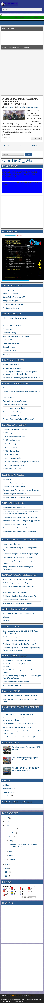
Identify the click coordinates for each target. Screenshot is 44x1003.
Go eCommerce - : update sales (14, 637)
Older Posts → (37, 146)
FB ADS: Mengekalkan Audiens (13, 465)
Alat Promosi (7, 354)
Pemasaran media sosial (11, 388)
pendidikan (7, 796)
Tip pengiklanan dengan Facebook (15, 401)
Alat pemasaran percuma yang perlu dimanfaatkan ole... (22, 378)
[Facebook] (12, 161)
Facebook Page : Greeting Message (15, 429)
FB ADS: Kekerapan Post (11, 451)
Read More (36, 138)
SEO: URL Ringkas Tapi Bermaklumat (15, 599)
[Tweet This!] (10, 138)
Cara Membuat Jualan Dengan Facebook (16, 405)
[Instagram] (19, 161)
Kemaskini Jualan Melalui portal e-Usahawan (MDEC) (20, 737)
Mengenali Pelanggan (10, 301)
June (10, 841)
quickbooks (6, 617)
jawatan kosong (8, 789)
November (12, 829)
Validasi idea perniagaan (11, 293)
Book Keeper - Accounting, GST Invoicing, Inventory (20, 613)
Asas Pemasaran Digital (11, 364)
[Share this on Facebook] (8, 138)
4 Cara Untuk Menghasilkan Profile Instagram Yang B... (21, 554)
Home (22, 146)
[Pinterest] (27, 161)
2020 (7, 868)
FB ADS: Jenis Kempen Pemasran (14, 436)
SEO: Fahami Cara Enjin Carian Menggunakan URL (19, 596)
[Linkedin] (15, 161)
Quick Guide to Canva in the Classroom (16, 682)
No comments (33, 107)
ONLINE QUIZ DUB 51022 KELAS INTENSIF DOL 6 (19, 724)
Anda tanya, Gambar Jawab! (12, 325)
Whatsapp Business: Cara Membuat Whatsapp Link (20, 517)
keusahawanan (8, 792)
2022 (7, 825)
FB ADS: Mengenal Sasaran (12, 454)
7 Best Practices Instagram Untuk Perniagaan (18, 557)
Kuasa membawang (9, 333)
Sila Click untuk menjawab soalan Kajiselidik (17, 727)
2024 (7, 818)
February (12, 859)
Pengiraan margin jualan (11, 308)
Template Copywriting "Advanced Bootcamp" (18, 419)
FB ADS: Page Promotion (11, 440)
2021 (6, 864)
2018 (6, 876)
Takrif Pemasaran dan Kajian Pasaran (15, 318)
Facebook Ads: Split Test (11, 479)
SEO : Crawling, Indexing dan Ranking (15, 583)
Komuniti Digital (8, 397)
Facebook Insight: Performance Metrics (16, 486)
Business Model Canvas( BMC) (13, 685)
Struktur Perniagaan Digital (12, 368)
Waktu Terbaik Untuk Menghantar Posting (17, 412)
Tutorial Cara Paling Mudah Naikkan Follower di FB (20, 644)
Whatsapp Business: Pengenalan (14, 507)
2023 (7, 822)
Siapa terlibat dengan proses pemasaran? (17, 336)
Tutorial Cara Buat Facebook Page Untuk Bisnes (19, 640)
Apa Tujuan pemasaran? (11, 322)
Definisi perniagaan (9, 290)
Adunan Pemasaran (9, 351)
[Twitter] (9, 161)
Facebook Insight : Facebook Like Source (16, 497)
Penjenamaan (7, 329)
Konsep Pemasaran (9, 347)
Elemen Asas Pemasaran (11, 343)
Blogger (31, 995)
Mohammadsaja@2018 (33, 999)
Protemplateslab (14, 999)
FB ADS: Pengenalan (10, 433)
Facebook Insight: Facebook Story (14, 494)
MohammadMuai (16, 995)
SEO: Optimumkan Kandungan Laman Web (17, 603)
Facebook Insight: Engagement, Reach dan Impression (21, 490)
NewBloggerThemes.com (19, 1001)
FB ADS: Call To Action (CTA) (12, 469)
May (10, 851)
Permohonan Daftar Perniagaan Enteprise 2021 (19, 714)
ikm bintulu (21, 107)
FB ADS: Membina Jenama (12, 444)
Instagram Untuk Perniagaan (12, 415)
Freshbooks (7, 621)
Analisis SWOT (8, 340)
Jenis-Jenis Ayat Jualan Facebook (14, 408)
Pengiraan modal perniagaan (13, 304)
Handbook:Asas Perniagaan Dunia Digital (17, 660)
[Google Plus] (4, 161)
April (10, 855)
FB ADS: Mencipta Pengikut (12, 458)
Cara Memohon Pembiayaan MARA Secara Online (20, 695)
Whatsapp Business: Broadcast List (15, 524)
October (12, 833)
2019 (6, 872)
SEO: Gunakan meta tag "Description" (16, 592)
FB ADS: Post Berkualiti (10, 447)
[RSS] (30, 161)
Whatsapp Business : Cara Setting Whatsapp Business (21, 521)
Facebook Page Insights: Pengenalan (15, 483)
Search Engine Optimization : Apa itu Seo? (17, 579)
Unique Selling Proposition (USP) (14, 297)
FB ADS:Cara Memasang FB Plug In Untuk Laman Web (21, 462)
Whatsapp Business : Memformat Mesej (16, 528)
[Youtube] (23, 161)
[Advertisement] (22, 73)
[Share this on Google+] (12, 138)
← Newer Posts (7, 146)
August (11, 837)
